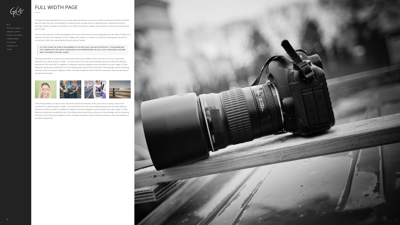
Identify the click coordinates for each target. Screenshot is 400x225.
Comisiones (13, 39)
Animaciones (14, 32)
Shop (9, 49)
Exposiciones (14, 28)
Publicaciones (15, 35)
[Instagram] (7, 219)
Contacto (12, 46)
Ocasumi (11, 42)
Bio (8, 25)
